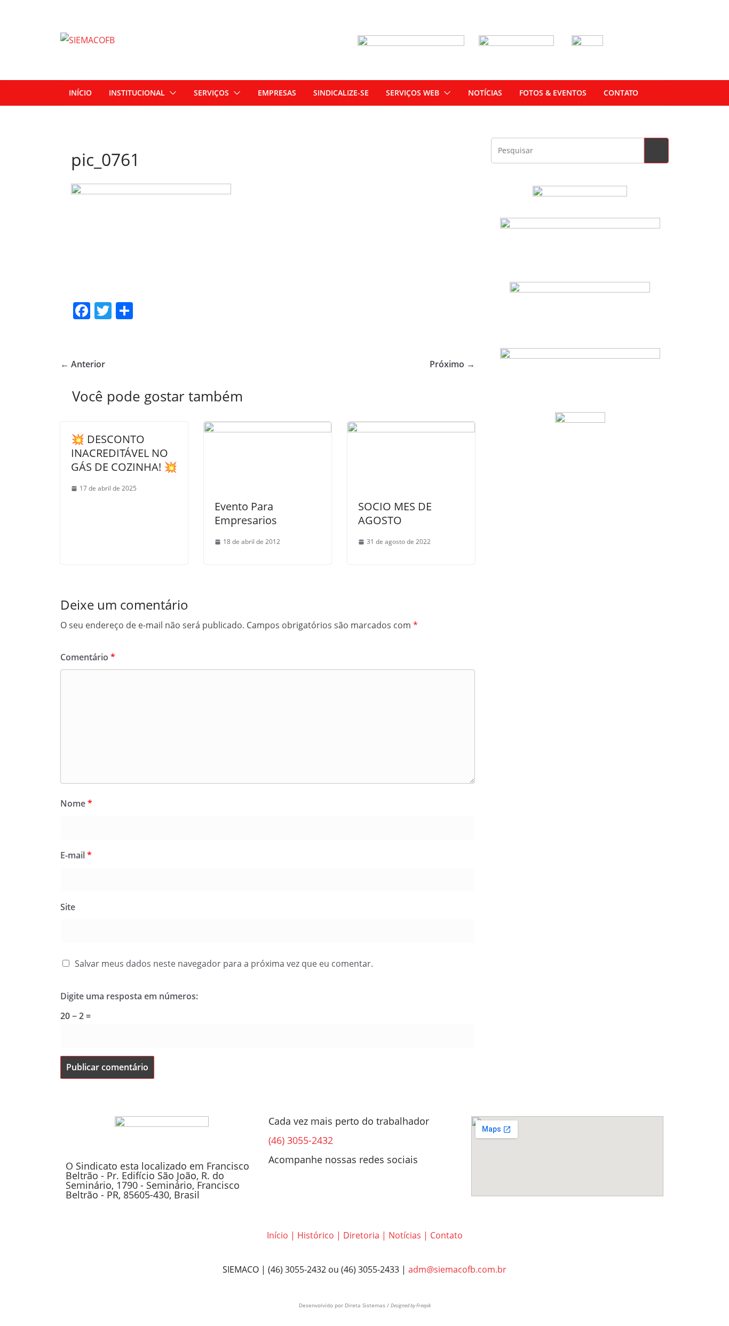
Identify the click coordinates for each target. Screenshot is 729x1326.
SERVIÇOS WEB (412, 93)
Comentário (87, 657)
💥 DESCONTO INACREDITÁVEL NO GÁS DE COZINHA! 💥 (124, 453)
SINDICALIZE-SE (341, 93)
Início (277, 1235)
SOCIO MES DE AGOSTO (395, 513)
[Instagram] (310, 1188)
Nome (76, 803)
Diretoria (361, 1235)
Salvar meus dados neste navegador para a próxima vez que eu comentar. (224, 963)
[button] (171, 92)
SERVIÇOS (211, 93)
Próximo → (452, 364)
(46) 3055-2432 (300, 1140)
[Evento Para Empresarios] (267, 429)
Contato (446, 1235)
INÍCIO (80, 93)
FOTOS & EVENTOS (553, 93)
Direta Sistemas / (368, 1305)
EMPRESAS (277, 93)
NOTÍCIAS (485, 93)
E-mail (76, 855)
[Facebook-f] (281, 1188)
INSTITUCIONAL (137, 93)
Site (67, 907)
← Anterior (82, 364)
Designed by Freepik (411, 1305)
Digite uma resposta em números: (129, 996)
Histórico (315, 1235)
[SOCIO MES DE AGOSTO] (411, 429)
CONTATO (621, 93)
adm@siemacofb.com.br (457, 1269)
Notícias (405, 1235)
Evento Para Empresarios (246, 513)
